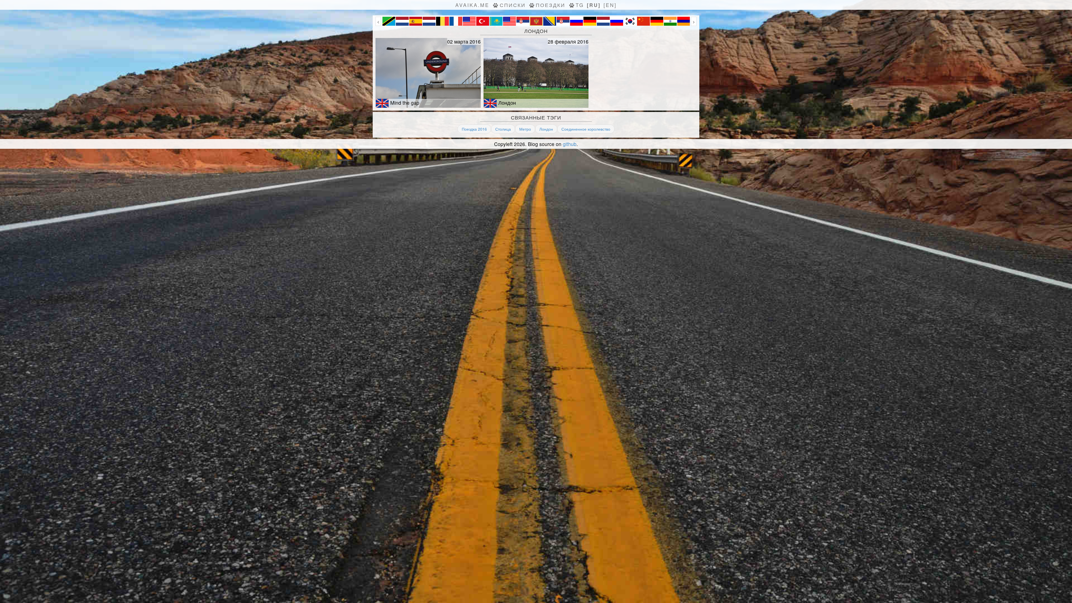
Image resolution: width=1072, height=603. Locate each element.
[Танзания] (389, 24)
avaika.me (472, 4)
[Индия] (670, 24)
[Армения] (683, 24)
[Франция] (456, 24)
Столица (503, 129)
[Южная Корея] (630, 24)
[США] (469, 24)
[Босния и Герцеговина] (549, 24)
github (569, 143)
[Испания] (415, 24)
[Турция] (482, 24)
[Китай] (643, 24)
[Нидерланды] (402, 24)
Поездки (550, 4)
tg (580, 4)
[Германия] (590, 24)
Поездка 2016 (474, 129)
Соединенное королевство (585, 129)
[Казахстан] (496, 24)
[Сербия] (523, 24)
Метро (525, 129)
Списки (513, 4)
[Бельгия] (442, 24)
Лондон (546, 129)
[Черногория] (536, 24)
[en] (610, 4)
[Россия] (576, 24)
